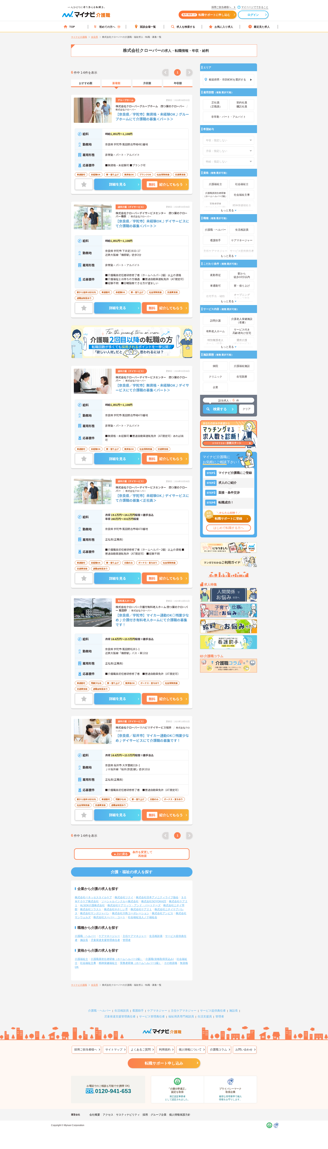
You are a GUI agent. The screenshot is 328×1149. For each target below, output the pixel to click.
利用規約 (164, 1049)
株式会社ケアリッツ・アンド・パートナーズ (134, 905)
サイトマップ (113, 1049)
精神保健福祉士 (108, 962)
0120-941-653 (113, 1091)
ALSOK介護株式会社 (92, 905)
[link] (85, 83)
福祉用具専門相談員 (181, 1016)
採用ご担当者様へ (85, 1049)
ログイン (253, 14)
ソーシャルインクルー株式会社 (120, 901)
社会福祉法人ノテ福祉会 (142, 917)
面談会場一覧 (148, 26)
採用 (145, 1114)
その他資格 (170, 962)
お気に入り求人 (223, 26)
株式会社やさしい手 (116, 909)
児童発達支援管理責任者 (105, 940)
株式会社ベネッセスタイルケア (93, 897)
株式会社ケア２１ (141, 909)
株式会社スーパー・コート (109, 917)
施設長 (84, 940)
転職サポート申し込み (164, 1063)
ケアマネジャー (157, 1010)
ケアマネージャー (109, 936)
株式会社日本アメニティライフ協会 (157, 897)
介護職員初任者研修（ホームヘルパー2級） (117, 959)
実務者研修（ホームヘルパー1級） (140, 962)
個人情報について (190, 1049)
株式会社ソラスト (90, 909)
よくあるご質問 (141, 1049)
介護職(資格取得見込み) (159, 959)
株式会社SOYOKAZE (153, 901)
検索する (220, 409)
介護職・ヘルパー (85, 936)
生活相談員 (155, 936)
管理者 (127, 940)
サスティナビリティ (128, 1114)
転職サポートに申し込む (206, 14)
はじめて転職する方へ (228, 527)
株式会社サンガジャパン (94, 913)
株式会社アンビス (162, 913)
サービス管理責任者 (152, 1016)
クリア (247, 408)
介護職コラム (218, 1049)
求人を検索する (186, 26)
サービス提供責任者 (213, 1010)
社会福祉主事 (88, 962)
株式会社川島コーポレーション (130, 913)
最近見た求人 (262, 26)
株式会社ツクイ (124, 897)
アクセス (108, 1114)
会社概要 (94, 1114)
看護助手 (138, 1010)
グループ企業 (158, 1114)
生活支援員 (205, 1016)
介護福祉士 (81, 959)
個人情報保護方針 (179, 1114)
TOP (72, 26)
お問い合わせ (243, 1049)
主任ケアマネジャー (135, 936)
